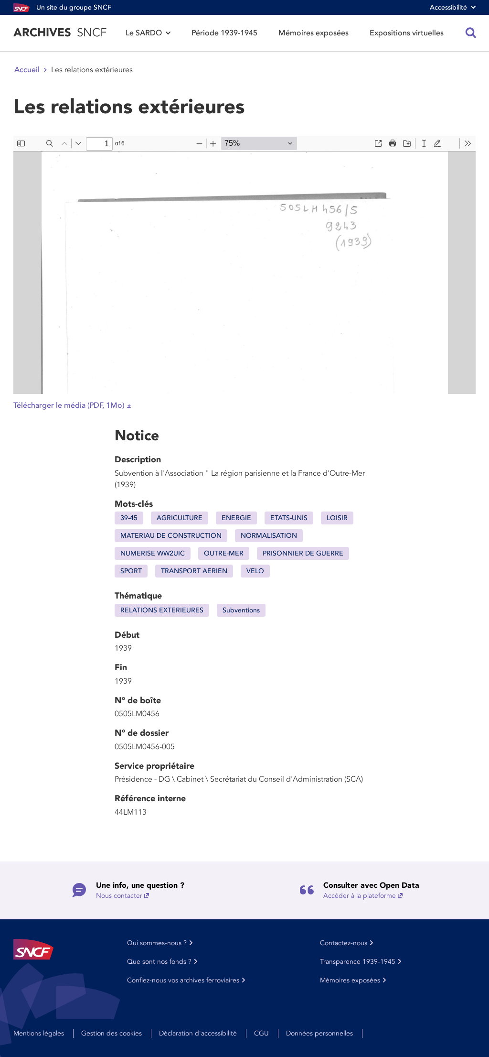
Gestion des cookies (111, 1033)
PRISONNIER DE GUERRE (303, 553)
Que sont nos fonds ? (159, 962)
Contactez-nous (343, 943)
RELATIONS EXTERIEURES (161, 610)
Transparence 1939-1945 (357, 962)
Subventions (241, 610)
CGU (261, 1033)
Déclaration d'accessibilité (198, 1033)
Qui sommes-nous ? (157, 943)
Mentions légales (38, 1033)
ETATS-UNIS (289, 518)
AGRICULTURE (179, 518)
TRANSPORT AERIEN (194, 571)
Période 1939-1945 (224, 33)
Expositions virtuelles (407, 33)
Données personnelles (319, 1033)
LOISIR (337, 518)
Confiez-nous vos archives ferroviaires (183, 980)
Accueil (27, 70)
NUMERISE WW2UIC (152, 553)
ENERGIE (236, 518)
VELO (255, 571)
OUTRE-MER (224, 553)
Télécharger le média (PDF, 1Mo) (68, 405)
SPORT (131, 571)
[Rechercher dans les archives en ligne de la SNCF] (470, 33)
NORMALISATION (269, 536)
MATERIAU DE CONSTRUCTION (171, 536)
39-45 (129, 518)
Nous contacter (119, 896)
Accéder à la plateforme (359, 896)
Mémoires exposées (313, 33)
